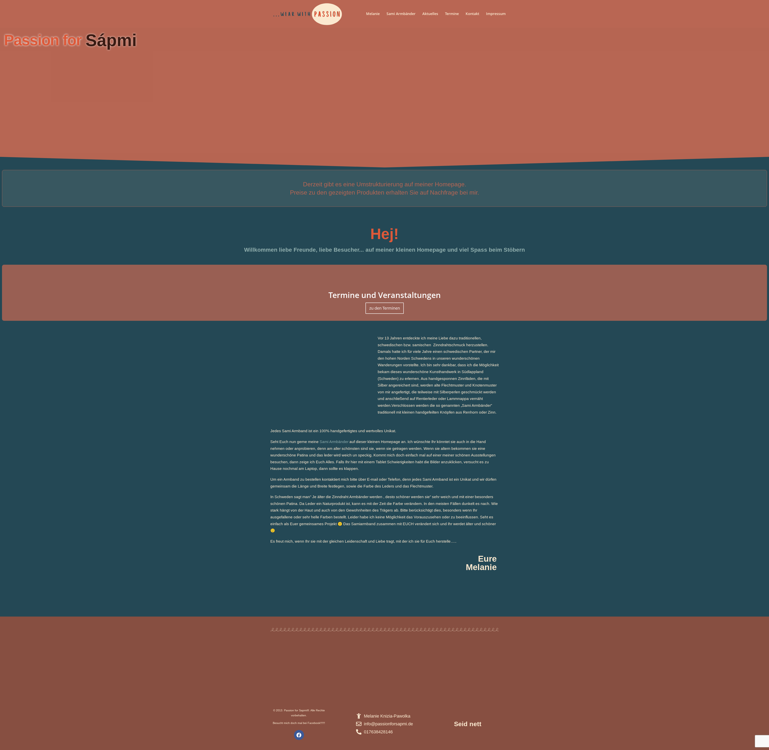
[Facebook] (299, 735)
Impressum (496, 13)
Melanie (373, 13)
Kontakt (472, 13)
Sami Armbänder (401, 13)
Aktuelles (430, 13)
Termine (452, 13)
